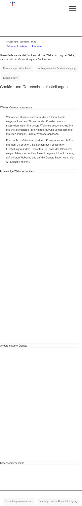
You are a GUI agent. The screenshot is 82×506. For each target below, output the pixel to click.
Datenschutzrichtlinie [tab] (12, 463)
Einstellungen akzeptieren (17, 68)
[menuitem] (70, 8)
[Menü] (70, 8)
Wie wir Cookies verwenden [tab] (16, 107)
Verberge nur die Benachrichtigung (57, 68)
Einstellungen (10, 77)
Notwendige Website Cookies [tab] (17, 171)
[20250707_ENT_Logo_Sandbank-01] (34, 8)
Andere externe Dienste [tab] (13, 345)
